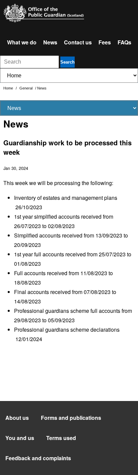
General (26, 88)
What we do (22, 42)
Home (8, 88)
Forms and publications (71, 418)
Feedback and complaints (38, 458)
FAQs (124, 42)
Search (67, 62)
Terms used (61, 438)
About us (17, 418)
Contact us (78, 42)
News (50, 42)
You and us (19, 438)
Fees (104, 42)
